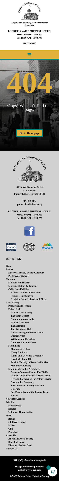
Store (8, 415)
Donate (12, 408)
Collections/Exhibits (18, 289)
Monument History (20, 349)
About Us (11, 435)
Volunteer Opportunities (20, 412)
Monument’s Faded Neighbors (23, 369)
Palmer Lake (15, 309)
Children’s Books (17, 422)
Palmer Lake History (21, 312)
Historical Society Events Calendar (26, 272)
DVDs (11, 425)
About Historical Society (20, 438)
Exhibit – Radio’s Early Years (26, 292)
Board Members (16, 442)
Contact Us (11, 448)
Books (11, 418)
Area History (12, 302)
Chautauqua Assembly (22, 319)
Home (9, 266)
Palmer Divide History (19, 306)
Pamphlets (13, 432)
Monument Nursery (21, 365)
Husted (14, 395)
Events (9, 269)
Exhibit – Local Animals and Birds (28, 299)
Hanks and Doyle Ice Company (27, 355)
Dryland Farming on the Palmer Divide (31, 379)
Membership (14, 405)
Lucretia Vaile (18, 335)
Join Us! (10, 402)
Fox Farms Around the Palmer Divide (30, 392)
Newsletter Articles (15, 399)
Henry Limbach (19, 352)
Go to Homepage (29, 133)
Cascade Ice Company (22, 382)
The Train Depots (20, 316)
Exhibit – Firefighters (22, 296)
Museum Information (19, 282)
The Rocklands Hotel (21, 329)
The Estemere (18, 325)
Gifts (10, 428)
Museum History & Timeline (23, 286)
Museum (10, 279)
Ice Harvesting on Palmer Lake (27, 332)
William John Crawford (23, 339)
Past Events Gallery (18, 276)
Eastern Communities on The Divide (29, 372)
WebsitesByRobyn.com (29, 470)
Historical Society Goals (20, 445)
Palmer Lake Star (20, 322)
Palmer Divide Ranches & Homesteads (30, 375)
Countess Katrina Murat (23, 342)
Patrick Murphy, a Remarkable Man (30, 362)
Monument (14, 345)
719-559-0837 (29, 43)
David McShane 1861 (22, 359)
